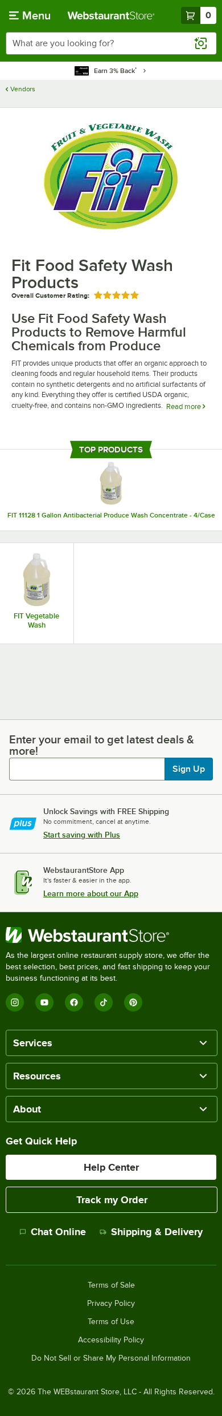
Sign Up (188, 769)
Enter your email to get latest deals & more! (101, 745)
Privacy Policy (111, 1304)
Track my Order (111, 1199)
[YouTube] (44, 1002)
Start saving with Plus (81, 834)
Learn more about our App (90, 893)
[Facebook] (74, 1002)
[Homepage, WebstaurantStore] (111, 15)
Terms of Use (111, 1322)
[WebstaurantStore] (111, 935)
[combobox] (111, 43)
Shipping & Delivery (157, 1231)
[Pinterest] (133, 1002)
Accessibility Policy (111, 1340)
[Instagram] (15, 1002)
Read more (184, 406)
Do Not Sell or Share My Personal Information (111, 1358)
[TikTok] (103, 1002)
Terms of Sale (111, 1285)
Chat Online (58, 1231)
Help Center (111, 1167)
